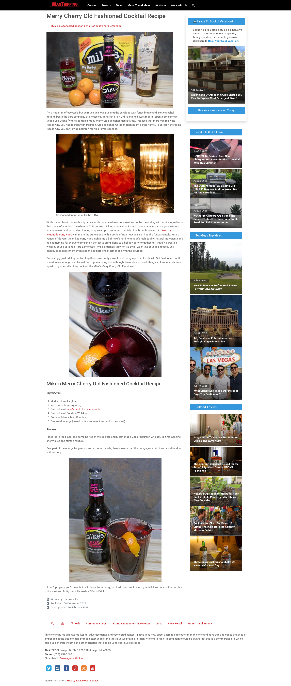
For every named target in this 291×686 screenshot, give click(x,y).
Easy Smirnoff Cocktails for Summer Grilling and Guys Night (212, 417)
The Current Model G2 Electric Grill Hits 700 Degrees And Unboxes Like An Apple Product (215, 174)
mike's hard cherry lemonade (83, 409)
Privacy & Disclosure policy (82, 680)
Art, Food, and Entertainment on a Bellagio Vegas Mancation (215, 298)
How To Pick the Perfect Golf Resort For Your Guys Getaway (213, 246)
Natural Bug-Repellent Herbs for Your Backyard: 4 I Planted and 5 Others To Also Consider (215, 482)
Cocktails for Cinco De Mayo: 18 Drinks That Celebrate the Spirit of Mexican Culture (216, 510)
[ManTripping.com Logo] (65, 4)
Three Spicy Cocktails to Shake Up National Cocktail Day (215, 539)
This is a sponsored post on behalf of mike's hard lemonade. (86, 25)
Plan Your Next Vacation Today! (216, 110)
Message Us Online (71, 658)
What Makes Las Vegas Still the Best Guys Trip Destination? (215, 351)
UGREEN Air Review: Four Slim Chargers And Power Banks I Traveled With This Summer (213, 144)
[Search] (193, 5)
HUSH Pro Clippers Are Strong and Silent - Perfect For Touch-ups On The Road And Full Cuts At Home (214, 204)
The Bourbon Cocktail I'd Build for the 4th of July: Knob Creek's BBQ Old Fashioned (216, 450)
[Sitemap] (63, 623)
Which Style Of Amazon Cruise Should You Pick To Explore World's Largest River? (216, 50)
